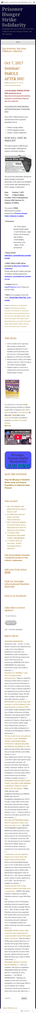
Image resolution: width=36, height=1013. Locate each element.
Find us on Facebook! (15, 596)
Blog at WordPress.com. (10, 1008)
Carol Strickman (15, 310)
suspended (8, 418)
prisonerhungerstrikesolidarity (13, 85)
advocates (12, 308)
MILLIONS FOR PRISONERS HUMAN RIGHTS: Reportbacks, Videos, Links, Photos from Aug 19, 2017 (17, 822)
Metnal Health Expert (10, 321)
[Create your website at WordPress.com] (18, 2)
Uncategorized (23, 305)
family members (9, 313)
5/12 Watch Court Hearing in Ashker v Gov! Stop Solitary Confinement (16, 517)
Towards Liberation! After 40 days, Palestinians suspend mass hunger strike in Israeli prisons (17, 888)
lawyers (23, 316)
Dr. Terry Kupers (24, 310)
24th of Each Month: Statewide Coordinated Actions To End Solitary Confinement (17, 557)
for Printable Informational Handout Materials (17, 584)
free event (10, 316)
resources (26, 324)
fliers (6, 316)
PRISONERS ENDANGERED (14, 641)
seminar (7, 326)
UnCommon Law (14, 326)
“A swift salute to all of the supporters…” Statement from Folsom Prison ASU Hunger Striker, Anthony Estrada (17, 856)
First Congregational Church (21, 313)
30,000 (25, 405)
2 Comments (23, 326)
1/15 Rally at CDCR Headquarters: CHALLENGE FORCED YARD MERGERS (16, 535)
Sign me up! (11, 623)
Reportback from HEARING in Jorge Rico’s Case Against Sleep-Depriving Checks (16, 675)
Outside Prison (14, 305)
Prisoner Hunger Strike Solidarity (14, 17)
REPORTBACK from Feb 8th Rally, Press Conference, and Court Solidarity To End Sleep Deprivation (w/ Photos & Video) (17, 704)
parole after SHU (21, 321)
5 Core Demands (22, 412)
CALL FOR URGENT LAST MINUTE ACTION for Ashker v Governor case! (16, 509)
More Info (8, 426)
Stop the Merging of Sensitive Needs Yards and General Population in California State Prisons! (17, 483)
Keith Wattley (17, 316)
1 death (13, 415)
